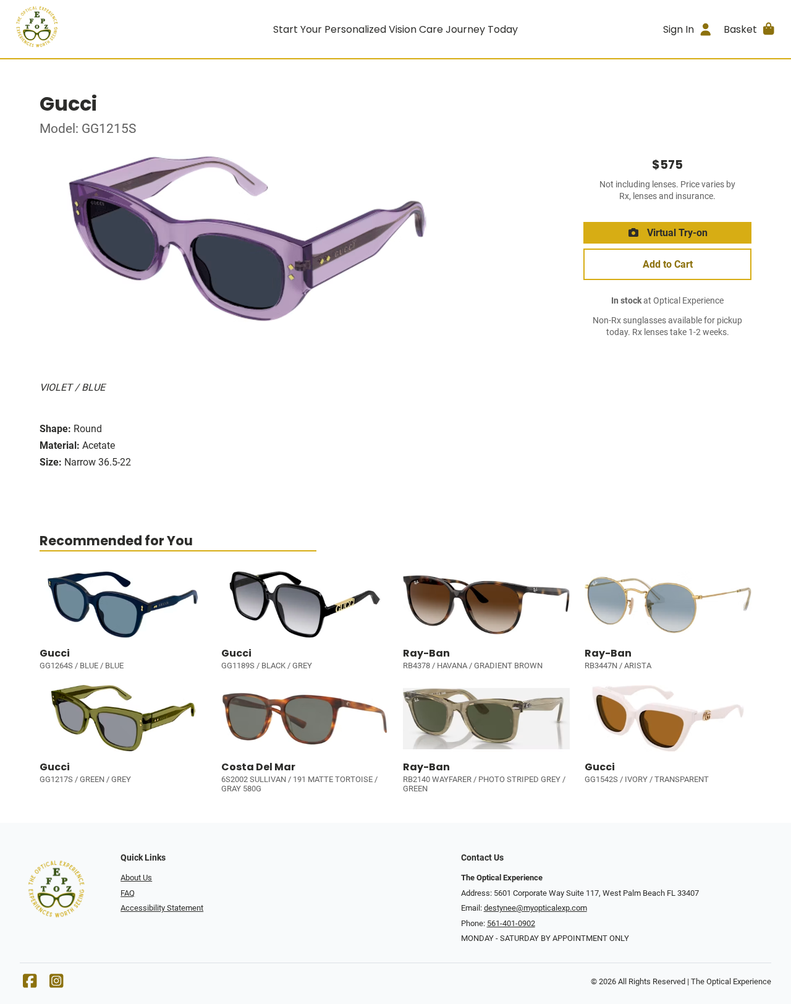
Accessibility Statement (162, 908)
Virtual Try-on (676, 233)
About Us (136, 877)
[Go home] (106, 29)
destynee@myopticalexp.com (535, 908)
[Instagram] (56, 984)
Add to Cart (668, 264)
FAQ (128, 893)
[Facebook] (30, 984)
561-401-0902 (511, 923)
